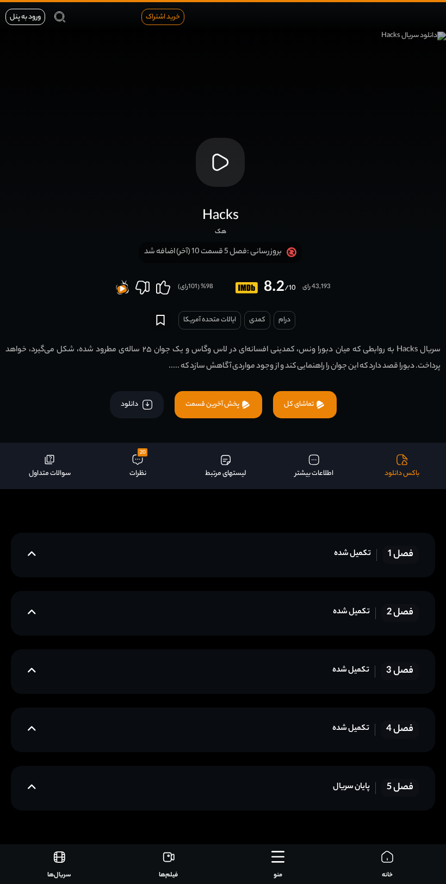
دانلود (130, 404)
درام (284, 320)
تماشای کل (299, 404)
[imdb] (246, 288)
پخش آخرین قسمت (212, 404)
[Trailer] (220, 162)
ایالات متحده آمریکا (209, 320)
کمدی (257, 320)
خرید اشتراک (163, 17)
